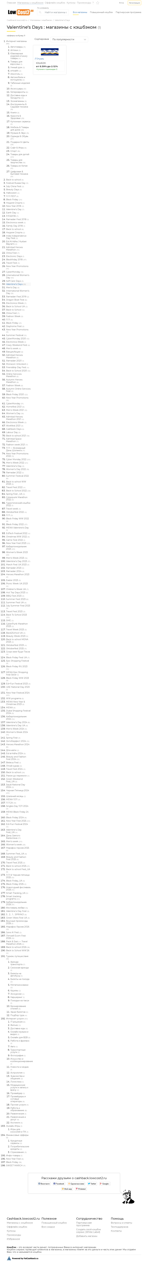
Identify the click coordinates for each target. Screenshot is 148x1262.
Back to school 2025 (18, 866)
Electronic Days (15, 256)
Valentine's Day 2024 (18, 722)
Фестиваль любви (17, 907)
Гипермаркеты (19, 92)
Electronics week (16, 222)
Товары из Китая (18, 167)
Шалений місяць (16, 796)
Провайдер (17, 1093)
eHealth (15, 70)
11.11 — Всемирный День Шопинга (15, 449)
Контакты (116, 1230)
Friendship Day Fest (17, 367)
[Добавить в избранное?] (63, 48)
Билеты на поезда (19, 980)
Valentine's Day (15, 209)
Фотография (18, 1055)
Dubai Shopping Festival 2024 (18, 711)
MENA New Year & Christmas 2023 (15, 703)
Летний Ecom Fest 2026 (16, 936)
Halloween (13, 193)
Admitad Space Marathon (14, 440)
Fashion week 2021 (17, 444)
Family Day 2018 (15, 226)
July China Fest (15, 186)
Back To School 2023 (16, 615)
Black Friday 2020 (17, 394)
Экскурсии (17, 994)
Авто (14, 1046)
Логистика (17, 1081)
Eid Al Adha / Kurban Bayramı (16, 242)
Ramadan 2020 (15, 360)
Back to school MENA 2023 (17, 640)
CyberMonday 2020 (17, 338)
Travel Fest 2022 (15, 487)
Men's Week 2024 (16, 729)
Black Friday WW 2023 (17, 679)
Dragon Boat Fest (16, 299)
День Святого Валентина (13, 836)
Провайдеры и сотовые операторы (18, 1099)
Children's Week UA (17, 589)
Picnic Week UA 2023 (17, 584)
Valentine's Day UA (17, 725)
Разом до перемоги (17, 775)
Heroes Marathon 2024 (17, 745)
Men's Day (12, 287)
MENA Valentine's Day (17, 528)
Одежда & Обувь (19, 137)
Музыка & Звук (19, 133)
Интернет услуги (17, 1018)
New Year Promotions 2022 (17, 454)
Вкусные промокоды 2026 (17, 922)
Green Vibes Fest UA (18, 917)
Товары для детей (19, 155)
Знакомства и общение (17, 1077)
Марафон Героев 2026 (17, 927)
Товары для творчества (17, 161)
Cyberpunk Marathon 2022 (16, 498)
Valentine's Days (62, 20)
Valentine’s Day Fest (17, 911)
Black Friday (14, 199)
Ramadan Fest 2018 (17, 219)
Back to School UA (17, 306)
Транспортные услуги (18, 1051)
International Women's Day (17, 276)
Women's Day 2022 (17, 469)
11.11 (9, 319)
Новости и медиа (19, 1068)
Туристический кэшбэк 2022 (18, 504)
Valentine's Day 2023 (18, 561)
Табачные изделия (20, 84)
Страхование (18, 1152)
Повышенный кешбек (101, 12)
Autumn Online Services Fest (18, 390)
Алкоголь (16, 74)
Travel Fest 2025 (15, 862)
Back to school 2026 (18, 947)
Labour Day (13, 432)
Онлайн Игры (14, 1126)
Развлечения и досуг (18, 1118)
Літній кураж (14, 766)
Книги (14, 112)
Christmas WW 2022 (18, 536)
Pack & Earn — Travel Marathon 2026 (16, 942)
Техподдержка (119, 1226)
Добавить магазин (86, 1236)
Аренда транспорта (17, 963)
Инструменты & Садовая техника (19, 106)
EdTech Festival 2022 (18, 533)
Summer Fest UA (16, 602)
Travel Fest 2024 (15, 769)
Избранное (13, 1239)
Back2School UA (15, 633)
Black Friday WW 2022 (17, 519)
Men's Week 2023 (16, 558)
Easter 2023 (13, 580)
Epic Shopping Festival (17, 662)
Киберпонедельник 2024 (16, 717)
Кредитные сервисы (16, 1142)
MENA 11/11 (13, 799)
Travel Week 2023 (16, 629)
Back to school (15, 179)
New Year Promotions (17, 267)
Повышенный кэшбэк (54, 1222)
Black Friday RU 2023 (16, 667)
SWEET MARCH (15, 1165)
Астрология (17, 1072)
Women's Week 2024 (17, 733)
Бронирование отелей (18, 1007)
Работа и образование (18, 1109)
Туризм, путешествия (17, 957)
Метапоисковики (19, 986)
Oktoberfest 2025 (16, 648)
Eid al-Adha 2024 (16, 753)
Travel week (13, 508)
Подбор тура (18, 1015)
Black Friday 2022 (16, 524)
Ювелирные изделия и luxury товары (18, 56)
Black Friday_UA (15, 880)
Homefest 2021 (15, 406)
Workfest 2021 (14, 425)
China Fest (13, 253)
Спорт (15, 151)
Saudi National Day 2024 (15, 785)
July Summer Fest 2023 (18, 606)
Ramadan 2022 (15, 472)
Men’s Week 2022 (17, 462)
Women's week (15, 844)
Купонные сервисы (20, 122)
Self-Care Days (15, 281)
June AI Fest (14, 932)
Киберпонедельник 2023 (16, 547)
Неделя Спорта (15, 203)
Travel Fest (13, 263)
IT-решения (17, 1022)
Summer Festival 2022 (17, 477)
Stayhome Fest (15, 326)
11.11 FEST (12, 196)
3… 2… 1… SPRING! (16, 914)
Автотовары (18, 47)
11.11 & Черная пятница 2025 (17, 876)
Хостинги (16, 1122)
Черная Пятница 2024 (17, 791)
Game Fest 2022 (15, 540)
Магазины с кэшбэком (30, 2)
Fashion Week (14, 316)
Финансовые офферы (17, 1136)
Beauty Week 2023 (17, 636)
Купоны (71, 2)
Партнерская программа (128, 12)
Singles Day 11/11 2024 (17, 807)
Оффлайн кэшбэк (55, 2)
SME (10, 620)
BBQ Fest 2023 (15, 596)
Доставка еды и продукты (18, 96)
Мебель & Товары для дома (19, 128)
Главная (11, 2)
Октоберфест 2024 (17, 741)
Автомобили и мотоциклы (17, 78)
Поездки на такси (19, 1001)
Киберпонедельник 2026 (16, 903)
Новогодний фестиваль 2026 (18, 888)
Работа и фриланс (19, 1041)
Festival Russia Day (17, 183)
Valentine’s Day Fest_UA (14, 831)
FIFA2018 (12, 216)
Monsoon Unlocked (17, 364)
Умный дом (17, 67)
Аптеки (15, 50)
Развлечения (18, 1113)
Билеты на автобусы (16, 974)
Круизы (15, 990)
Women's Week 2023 (17, 553)
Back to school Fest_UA (18, 870)
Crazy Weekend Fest (18, 345)
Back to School (15, 309)
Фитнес (15, 1025)
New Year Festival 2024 (18, 693)
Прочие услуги (19, 1104)
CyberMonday (14, 272)
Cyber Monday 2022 (18, 459)
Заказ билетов (19, 1012)
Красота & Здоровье (17, 117)
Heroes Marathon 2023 (17, 575)
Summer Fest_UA (16, 853)
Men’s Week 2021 (16, 410)
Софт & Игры (18, 147)
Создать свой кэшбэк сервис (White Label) (88, 1230)
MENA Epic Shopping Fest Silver (17, 673)
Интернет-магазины (16, 42)
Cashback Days (15, 429)
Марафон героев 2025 (17, 849)
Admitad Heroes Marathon (14, 248)
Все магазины (80, 12)
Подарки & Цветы (19, 143)
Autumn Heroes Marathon (14, 380)
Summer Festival (16, 335)
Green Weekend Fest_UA (14, 780)
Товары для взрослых (16, 62)
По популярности (63, 39)
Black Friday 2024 (16, 817)
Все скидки (48, 1226)
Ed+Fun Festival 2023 (18, 683)
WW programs (15, 698)
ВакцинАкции (14, 351)
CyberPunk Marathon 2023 (17, 625)
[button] (134, 3)
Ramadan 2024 (15, 571)
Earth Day (12, 212)
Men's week (13, 348)
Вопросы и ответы (121, 1222)
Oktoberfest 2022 (16, 512)
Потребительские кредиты (19, 1147)
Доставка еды (19, 1028)
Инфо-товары (14, 1155)
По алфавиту (43, 8)
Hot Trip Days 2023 (17, 592)
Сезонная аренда (19, 968)
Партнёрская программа (84, 1224)
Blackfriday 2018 (16, 259)
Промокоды (84, 2)
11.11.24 (11, 802)
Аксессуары (18, 88)
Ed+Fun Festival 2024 (17, 825)
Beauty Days (14, 189)
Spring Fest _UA (15, 494)
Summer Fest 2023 (17, 599)
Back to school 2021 (17, 435)
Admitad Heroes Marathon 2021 (15, 417)
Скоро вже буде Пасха (18, 652)
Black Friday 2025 (16, 884)
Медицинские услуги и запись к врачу (19, 1087)
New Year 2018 (15, 206)
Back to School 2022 (18, 490)
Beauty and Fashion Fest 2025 (16, 858)
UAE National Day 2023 (18, 688)
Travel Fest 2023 (15, 611)
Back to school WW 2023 (16, 482)
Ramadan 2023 (15, 568)
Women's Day (15, 413)
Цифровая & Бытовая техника (19, 174)
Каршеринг (17, 997)
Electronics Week (16, 303)
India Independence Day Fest (16, 237)
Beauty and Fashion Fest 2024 (16, 757)
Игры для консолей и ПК (19, 1130)
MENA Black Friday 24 (17, 813)
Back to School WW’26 (17, 951)
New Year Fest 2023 (18, 543)
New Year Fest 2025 (18, 821)
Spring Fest (13, 737)
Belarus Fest (13, 762)
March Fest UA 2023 (17, 564)
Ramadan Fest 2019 (17, 296)
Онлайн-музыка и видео (19, 1033)
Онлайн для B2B (20, 1037)
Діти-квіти (12, 750)
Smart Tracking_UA (17, 893)
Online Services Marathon (14, 375)
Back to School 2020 (18, 370)
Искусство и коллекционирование (20, 1061)
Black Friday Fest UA (18, 657)
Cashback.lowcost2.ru (17, 20)
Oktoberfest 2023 (16, 645)
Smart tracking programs (13, 897)
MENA (10, 707)
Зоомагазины (18, 101)
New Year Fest (15, 1159)
